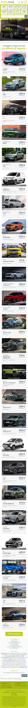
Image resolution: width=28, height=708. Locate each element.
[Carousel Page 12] (15, 42)
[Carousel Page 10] (12, 42)
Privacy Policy (6, 692)
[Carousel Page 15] (19, 42)
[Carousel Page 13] (16, 42)
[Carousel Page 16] (20, 42)
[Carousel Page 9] (11, 42)
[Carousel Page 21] (27, 42)
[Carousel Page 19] (24, 42)
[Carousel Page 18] (23, 42)
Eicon (16, 695)
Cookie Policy (14, 692)
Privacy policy (18, 678)
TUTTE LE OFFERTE (14, 634)
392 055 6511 (15, 644)
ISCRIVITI (24, 675)
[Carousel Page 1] (0, 42)
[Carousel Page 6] (7, 42)
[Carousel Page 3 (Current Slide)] (3, 42)
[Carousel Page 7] (8, 42)
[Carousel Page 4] (4, 42)
